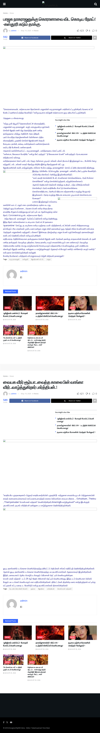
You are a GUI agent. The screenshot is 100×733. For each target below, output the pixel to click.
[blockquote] (50, 540)
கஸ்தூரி (25, 259)
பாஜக (49, 259)
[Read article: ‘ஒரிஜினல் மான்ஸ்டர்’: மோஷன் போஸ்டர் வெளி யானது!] (17, 303)
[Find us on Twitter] (7, 722)
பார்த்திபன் (51, 589)
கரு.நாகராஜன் (14, 259)
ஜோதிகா (41, 589)
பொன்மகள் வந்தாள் (65, 589)
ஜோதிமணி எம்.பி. (37, 259)
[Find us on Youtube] (11, 722)
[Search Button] (95, 4)
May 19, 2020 (26, 30)
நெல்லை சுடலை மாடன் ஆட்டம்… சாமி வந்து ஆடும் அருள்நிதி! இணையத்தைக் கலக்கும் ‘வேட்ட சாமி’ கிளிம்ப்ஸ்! (37, 342)
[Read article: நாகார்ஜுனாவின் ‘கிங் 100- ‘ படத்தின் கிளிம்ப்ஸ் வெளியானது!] (50, 303)
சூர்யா (33, 589)
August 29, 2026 (10, 343)
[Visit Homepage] (49, 4)
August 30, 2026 (10, 319)
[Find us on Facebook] (3, 722)
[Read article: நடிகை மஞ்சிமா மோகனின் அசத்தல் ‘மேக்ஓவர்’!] (82, 303)
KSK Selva (21, 728)
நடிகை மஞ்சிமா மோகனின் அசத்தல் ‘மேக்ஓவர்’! (76, 140)
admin (13, 30)
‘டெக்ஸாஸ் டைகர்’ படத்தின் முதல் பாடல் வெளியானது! (12, 339)
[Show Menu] (4, 4)
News (12, 13)
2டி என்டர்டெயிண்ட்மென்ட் (18, 589)
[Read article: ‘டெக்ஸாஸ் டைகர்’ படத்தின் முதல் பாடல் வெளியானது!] (13, 330)
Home (5, 13)
